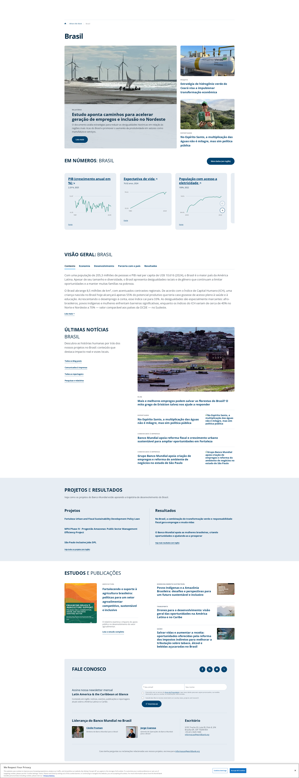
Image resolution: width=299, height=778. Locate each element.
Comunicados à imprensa (76, 367)
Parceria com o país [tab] (129, 266)
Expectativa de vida (139, 179)
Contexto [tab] (70, 266)
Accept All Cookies (238, 770)
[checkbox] (143, 698)
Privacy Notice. (49, 775)
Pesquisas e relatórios (74, 380)
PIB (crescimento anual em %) (89, 181)
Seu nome (190, 687)
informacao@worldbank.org (197, 734)
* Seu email (148, 687)
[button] (222, 210)
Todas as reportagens (74, 374)
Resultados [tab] (150, 266)
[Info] (210, 669)
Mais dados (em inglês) (221, 161)
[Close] (295, 770)
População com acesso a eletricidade (198, 181)
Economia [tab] (84, 266)
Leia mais (80, 139)
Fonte (70, 224)
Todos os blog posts (73, 361)
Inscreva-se (153, 704)
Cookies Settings (220, 770)
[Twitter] (224, 669)
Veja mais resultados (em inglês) (167, 543)
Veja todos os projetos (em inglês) (77, 549)
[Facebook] (202, 669)
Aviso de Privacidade (172, 692)
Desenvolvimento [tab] (104, 266)
